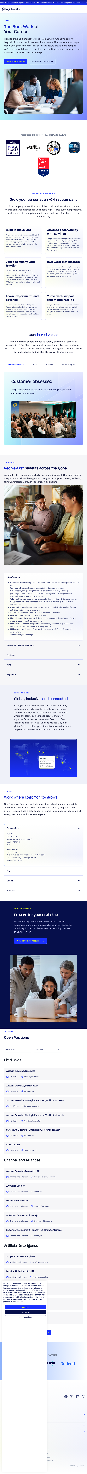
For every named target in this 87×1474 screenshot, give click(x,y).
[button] (83, 9)
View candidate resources (29, 940)
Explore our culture (40, 61)
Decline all (26, 1312)
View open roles (14, 61)
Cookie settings (25, 1317)
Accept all (25, 1307)
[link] (43, 2)
